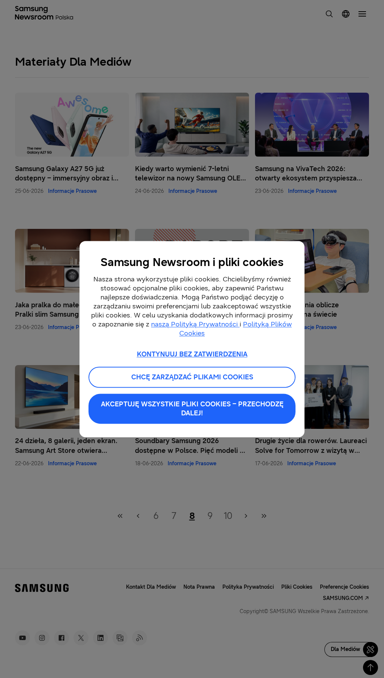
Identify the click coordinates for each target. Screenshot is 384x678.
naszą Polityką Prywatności (195, 324)
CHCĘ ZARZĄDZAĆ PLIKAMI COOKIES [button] (192, 377)
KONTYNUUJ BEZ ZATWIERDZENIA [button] (192, 354)
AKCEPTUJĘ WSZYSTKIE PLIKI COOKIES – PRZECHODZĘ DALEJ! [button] (192, 408)
